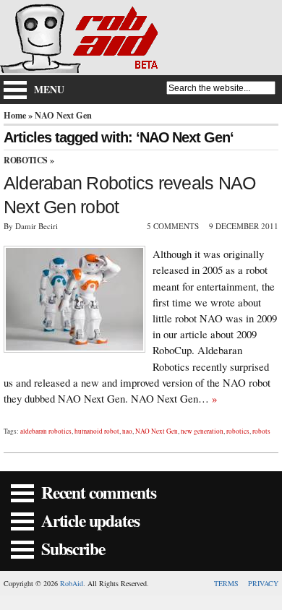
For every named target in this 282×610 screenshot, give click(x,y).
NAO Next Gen (156, 431)
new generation (202, 431)
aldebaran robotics (46, 431)
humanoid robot (96, 431)
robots (261, 431)
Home (15, 114)
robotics (237, 431)
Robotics (26, 160)
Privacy (263, 583)
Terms (226, 583)
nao (127, 431)
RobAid (71, 583)
